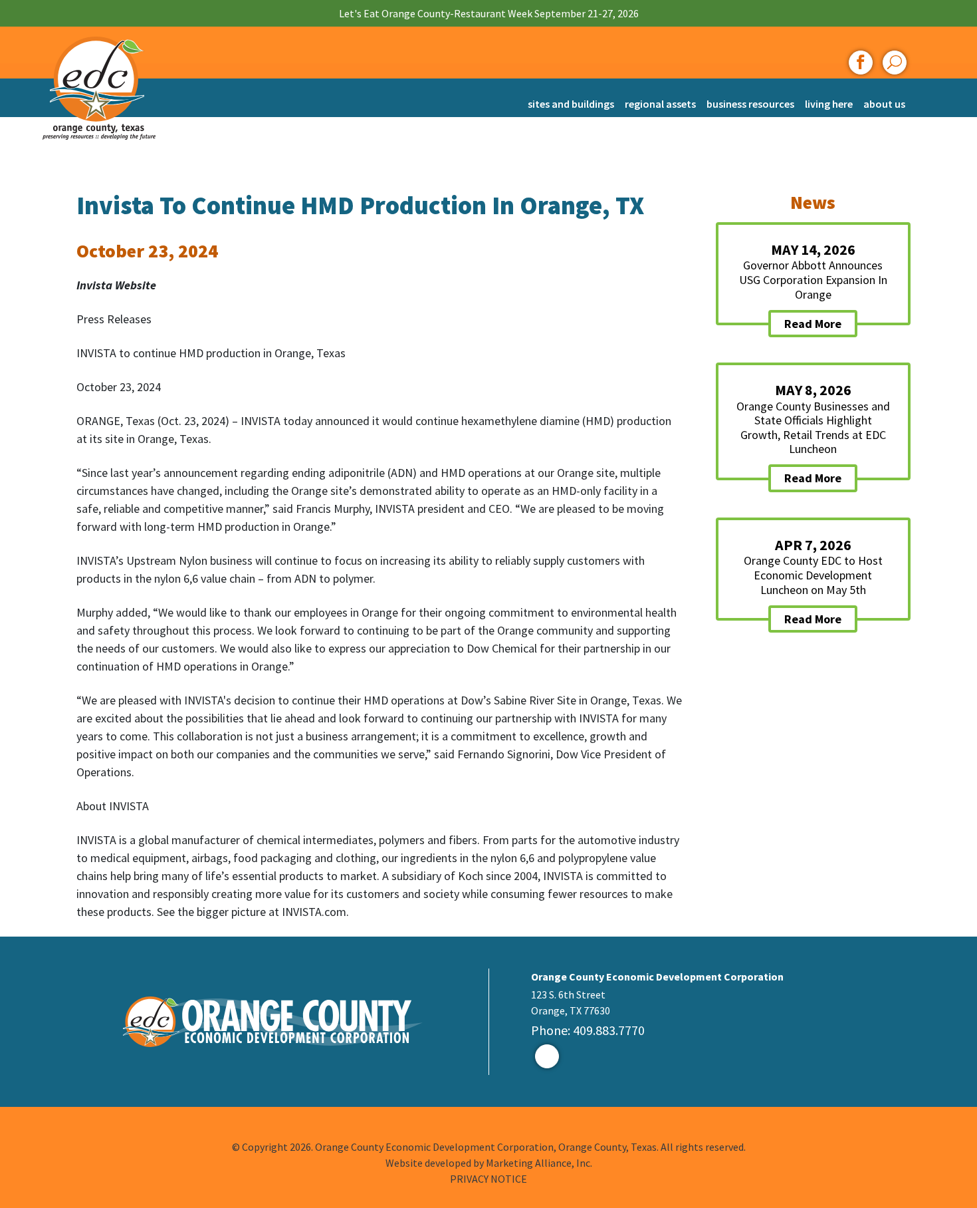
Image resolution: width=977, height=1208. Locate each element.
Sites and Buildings (571, 103)
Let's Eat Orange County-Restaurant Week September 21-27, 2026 (489, 13)
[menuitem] (570, 97)
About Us (884, 103)
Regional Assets (660, 103)
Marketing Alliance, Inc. (539, 1162)
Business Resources (750, 103)
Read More (812, 323)
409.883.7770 (609, 1030)
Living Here (829, 103)
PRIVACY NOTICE (488, 1178)
